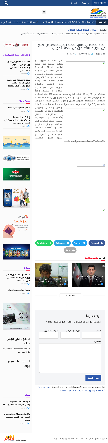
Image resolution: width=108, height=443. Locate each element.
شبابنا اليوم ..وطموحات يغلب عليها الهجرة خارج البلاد (16, 403)
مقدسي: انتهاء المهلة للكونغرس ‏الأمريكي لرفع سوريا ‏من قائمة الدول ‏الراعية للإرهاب (89, 279)
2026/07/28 (23, 74)
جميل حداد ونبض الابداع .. (18, 108)
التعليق (97, 341)
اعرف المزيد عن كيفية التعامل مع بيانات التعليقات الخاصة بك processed (71, 388)
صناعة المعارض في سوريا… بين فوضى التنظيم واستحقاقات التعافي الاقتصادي (17, 65)
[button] (6, 3)
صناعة (79, 30)
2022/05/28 (23, 408)
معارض (71, 30)
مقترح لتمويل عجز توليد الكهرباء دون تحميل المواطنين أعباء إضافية (18, 83)
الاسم (99, 330)
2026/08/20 (23, 284)
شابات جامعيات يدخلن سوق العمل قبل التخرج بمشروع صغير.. (17, 417)
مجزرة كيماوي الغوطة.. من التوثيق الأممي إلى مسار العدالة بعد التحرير (52, 280)
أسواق (94, 30)
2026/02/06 (23, 89)
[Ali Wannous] (9, 440)
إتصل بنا (74, 3)
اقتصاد (86, 30)
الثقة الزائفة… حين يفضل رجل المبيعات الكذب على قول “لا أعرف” (18, 277)
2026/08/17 (23, 111)
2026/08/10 (23, 126)
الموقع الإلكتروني (50, 330)
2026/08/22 (97, 284)
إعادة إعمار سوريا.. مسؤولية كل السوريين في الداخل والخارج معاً (17, 120)
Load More (70, 295)
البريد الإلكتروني (73, 330)
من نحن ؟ (85, 3)
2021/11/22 (23, 423)
